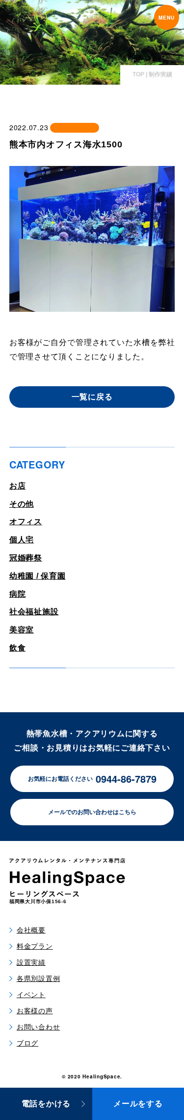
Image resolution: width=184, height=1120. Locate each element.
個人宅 (21, 540)
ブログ (27, 1043)
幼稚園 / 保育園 (37, 576)
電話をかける (46, 1103)
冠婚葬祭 (25, 558)
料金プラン (35, 946)
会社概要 (31, 930)
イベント (31, 995)
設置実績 (31, 962)
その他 (21, 504)
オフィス (25, 521)
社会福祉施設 (34, 611)
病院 (17, 594)
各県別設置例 (38, 978)
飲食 (17, 648)
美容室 (21, 630)
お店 (17, 486)
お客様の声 (35, 1011)
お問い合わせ (38, 1027)
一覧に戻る (92, 397)
